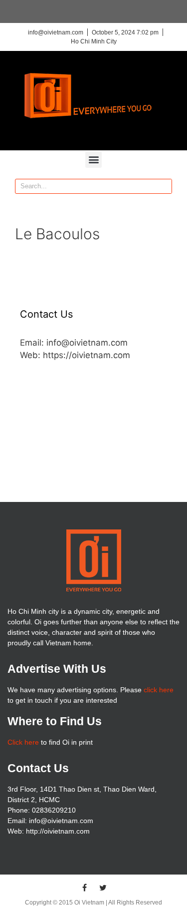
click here (159, 690)
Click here (23, 742)
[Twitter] (103, 888)
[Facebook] (84, 888)
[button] (93, 159)
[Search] (164, 186)
